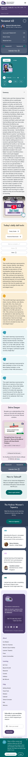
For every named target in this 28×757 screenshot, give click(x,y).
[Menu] (24, 78)
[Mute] (18, 78)
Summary (6, 92)
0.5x (5, 81)
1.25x (15, 81)
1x (10, 81)
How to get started (14, 492)
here (18, 459)
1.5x (21, 81)
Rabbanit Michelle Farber (13, 25)
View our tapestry (14, 521)
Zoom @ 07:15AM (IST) (9, 33)
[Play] (4, 77)
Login (20, 754)
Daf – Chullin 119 (7, 7)
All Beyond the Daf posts (14, 453)
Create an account (10, 754)
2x (4, 84)
